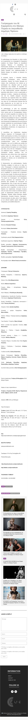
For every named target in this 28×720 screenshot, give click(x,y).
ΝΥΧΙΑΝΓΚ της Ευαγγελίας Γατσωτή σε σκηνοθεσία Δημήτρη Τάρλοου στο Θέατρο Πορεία (14, 603)
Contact (10, 678)
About (10, 676)
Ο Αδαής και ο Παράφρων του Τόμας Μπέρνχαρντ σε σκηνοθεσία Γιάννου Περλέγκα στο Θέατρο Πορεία (12, 582)
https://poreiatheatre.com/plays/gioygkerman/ (13, 435)
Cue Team (5, 34)
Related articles (5, 493)
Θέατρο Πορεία (9, 486)
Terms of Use (12, 680)
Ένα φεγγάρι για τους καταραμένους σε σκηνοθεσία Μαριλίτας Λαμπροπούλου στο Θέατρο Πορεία (13, 534)
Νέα (2, 19)
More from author (15, 493)
